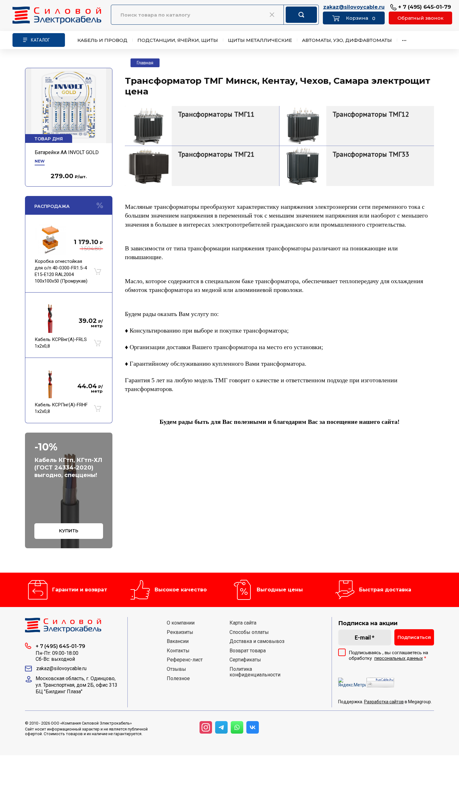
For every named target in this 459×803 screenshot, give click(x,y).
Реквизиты (180, 632)
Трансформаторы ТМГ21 (216, 154)
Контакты (178, 651)
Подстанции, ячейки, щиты (177, 40)
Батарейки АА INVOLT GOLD (67, 152)
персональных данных (398, 658)
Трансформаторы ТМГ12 (371, 114)
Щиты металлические (260, 40)
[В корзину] (97, 271)
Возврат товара (248, 651)
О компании (181, 623)
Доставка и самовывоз (257, 641)
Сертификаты (245, 660)
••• (404, 40)
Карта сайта (243, 623)
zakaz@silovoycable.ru (354, 7)
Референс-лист (185, 660)
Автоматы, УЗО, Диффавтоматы (347, 40)
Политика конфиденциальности (255, 671)
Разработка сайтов (384, 701)
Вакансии (178, 641)
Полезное (178, 678)
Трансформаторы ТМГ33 (371, 154)
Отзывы (176, 669)
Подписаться (414, 637)
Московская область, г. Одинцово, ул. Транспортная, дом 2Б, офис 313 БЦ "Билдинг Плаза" (76, 685)
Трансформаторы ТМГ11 (216, 114)
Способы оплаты (249, 632)
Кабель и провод (102, 40)
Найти (301, 15)
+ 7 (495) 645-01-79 (424, 7)
